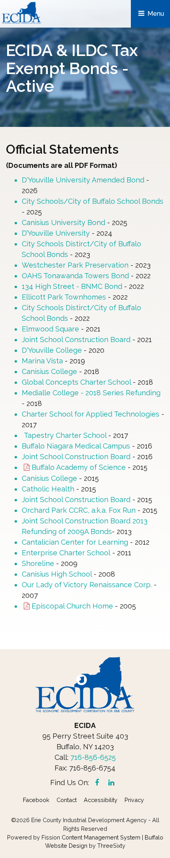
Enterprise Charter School (66, 553)
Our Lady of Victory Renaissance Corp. (87, 585)
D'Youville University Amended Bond (83, 180)
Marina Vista (42, 361)
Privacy (134, 800)
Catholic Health (49, 489)
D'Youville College (52, 350)
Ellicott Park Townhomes (64, 297)
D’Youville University (56, 233)
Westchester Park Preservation (75, 265)
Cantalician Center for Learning (76, 542)
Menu (155, 13)
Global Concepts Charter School (76, 382)
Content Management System (101, 837)
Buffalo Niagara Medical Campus (76, 446)
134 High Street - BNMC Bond (72, 286)
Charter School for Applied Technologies (91, 414)
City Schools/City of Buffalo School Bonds (92, 201)
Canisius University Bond (63, 222)
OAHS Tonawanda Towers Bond (75, 276)
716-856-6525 (93, 757)
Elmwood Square (51, 329)
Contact (67, 800)
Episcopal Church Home (72, 606)
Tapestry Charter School (65, 435)
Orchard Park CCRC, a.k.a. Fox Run (80, 510)
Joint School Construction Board (76, 339)
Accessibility (100, 800)
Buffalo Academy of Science (79, 467)
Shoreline (38, 563)
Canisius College (49, 371)
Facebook (36, 800)
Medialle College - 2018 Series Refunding (91, 393)
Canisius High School (58, 574)
